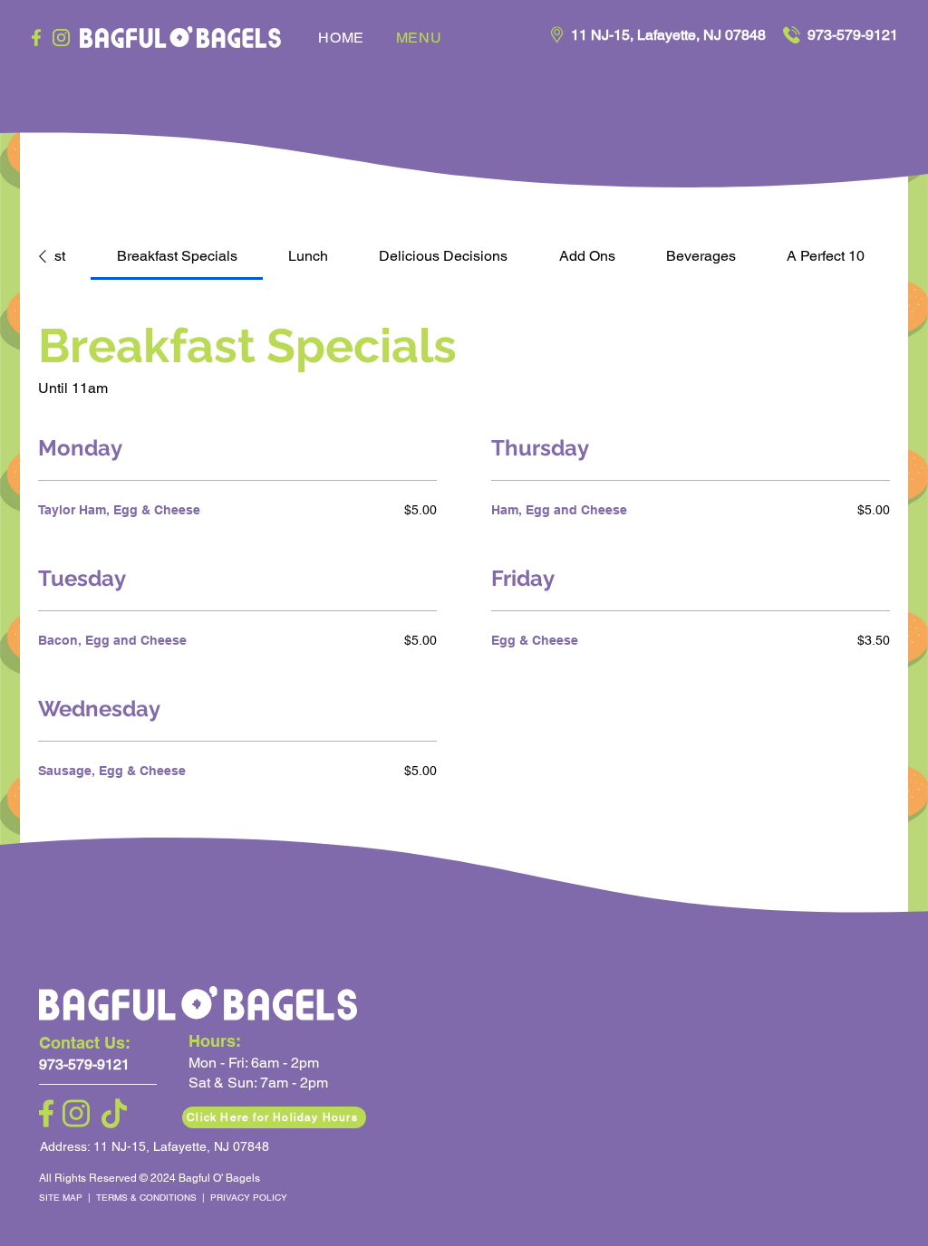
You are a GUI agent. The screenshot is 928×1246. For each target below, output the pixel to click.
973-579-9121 (852, 34)
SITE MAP (63, 1197)
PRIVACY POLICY (248, 1197)
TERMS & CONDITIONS (147, 1197)
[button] (274, 1117)
